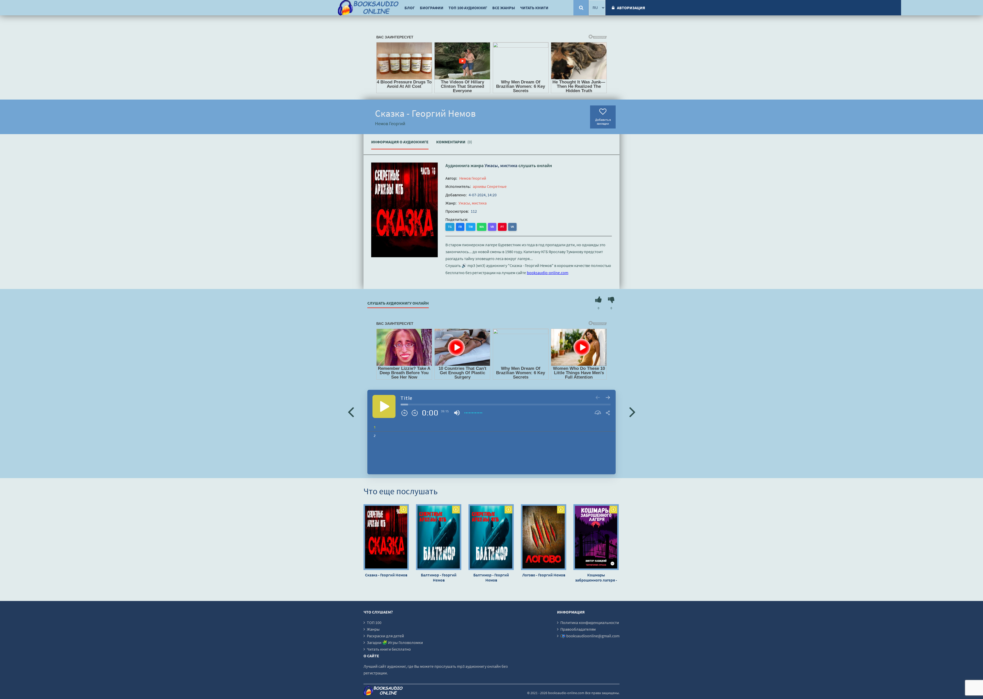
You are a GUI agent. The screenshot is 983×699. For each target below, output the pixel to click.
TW (470, 227)
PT (502, 227)
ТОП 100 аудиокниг (467, 7)
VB (492, 227)
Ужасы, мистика (501, 165)
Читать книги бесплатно (389, 649)
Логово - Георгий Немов (543, 574)
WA (481, 227)
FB (460, 227)
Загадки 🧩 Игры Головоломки (395, 642)
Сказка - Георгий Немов (386, 574)
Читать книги (534, 7)
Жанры (373, 629)
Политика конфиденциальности (589, 622)
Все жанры (503, 7)
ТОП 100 (374, 622)
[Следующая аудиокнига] (632, 411)
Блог (409, 7)
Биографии (431, 7)
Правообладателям (578, 629)
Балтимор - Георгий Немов (438, 577)
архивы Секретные (490, 186)
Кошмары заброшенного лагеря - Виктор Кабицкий (596, 577)
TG (450, 227)
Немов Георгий (472, 178)
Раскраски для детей (385, 635)
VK (512, 227)
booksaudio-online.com (547, 272)
